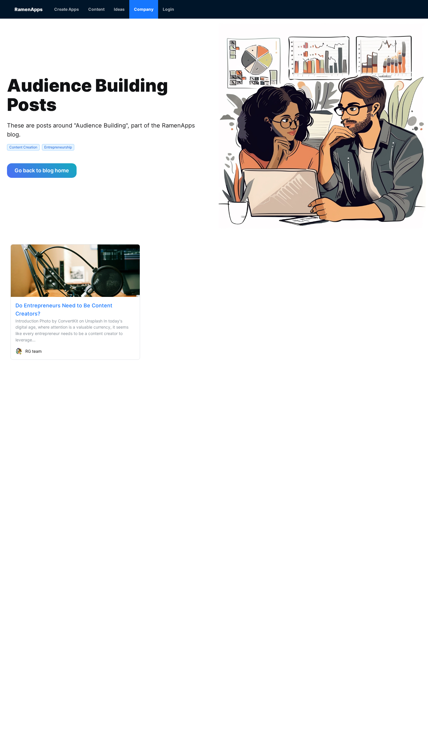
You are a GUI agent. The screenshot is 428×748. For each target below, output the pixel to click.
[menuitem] (66, 9)
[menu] (231, 9)
